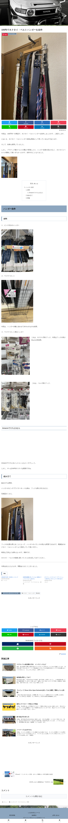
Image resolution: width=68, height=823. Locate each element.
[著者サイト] (17, 644)
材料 (28, 190)
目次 (31, 183)
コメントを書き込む (34, 796)
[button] (62, 407)
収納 (39, 593)
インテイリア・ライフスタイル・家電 (11, 593)
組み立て (30, 195)
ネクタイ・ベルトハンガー (29, 593)
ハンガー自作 (30, 187)
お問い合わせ (55, 815)
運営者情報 (12, 815)
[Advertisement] (34, 611)
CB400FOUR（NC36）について (9, 577)
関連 (28, 198)
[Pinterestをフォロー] (50, 644)
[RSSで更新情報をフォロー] (50, 648)
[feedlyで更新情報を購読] (17, 648)
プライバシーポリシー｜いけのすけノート (34, 817)
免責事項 (34, 815)
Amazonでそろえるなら (36, 192)
